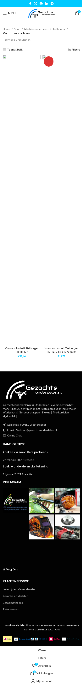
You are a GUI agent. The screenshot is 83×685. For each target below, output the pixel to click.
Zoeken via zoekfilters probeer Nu (26, 452)
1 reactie (28, 459)
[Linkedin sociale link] (46, 4)
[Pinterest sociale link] (41, 4)
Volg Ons (12, 569)
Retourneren (11, 609)
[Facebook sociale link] (30, 4)
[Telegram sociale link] (52, 4)
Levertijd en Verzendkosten (19, 589)
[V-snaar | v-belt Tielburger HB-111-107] (22, 200)
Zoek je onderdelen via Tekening (25, 466)
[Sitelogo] (41, 13)
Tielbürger (59, 29)
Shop (17, 29)
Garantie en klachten (15, 596)
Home (6, 29)
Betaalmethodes (13, 602)
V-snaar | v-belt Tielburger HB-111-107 (21, 350)
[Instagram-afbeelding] (15, 500)
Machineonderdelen (36, 29)
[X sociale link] (35, 4)
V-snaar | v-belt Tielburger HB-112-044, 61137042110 (61, 350)
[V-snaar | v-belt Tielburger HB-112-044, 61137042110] (61, 200)
